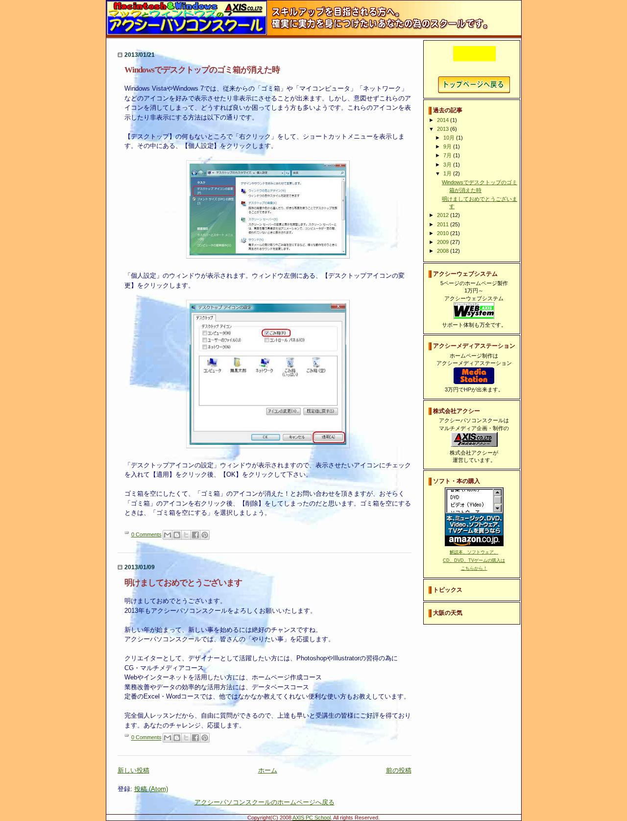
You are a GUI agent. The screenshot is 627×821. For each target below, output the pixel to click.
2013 (443, 129)
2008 (443, 251)
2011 (443, 224)
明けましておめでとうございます (183, 582)
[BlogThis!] (177, 535)
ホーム (267, 770)
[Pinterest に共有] (205, 535)
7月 (448, 155)
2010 (443, 233)
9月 (448, 146)
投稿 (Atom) (151, 789)
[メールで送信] (167, 535)
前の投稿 (398, 770)
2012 (443, 215)
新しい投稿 (133, 770)
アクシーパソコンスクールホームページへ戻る (474, 84)
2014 (443, 120)
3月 (448, 165)
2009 (443, 242)
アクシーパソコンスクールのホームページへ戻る (264, 802)
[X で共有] (186, 535)
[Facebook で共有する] (195, 535)
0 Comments (146, 534)
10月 (449, 138)
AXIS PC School (311, 818)
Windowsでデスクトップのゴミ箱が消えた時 (202, 69)
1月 (448, 173)
